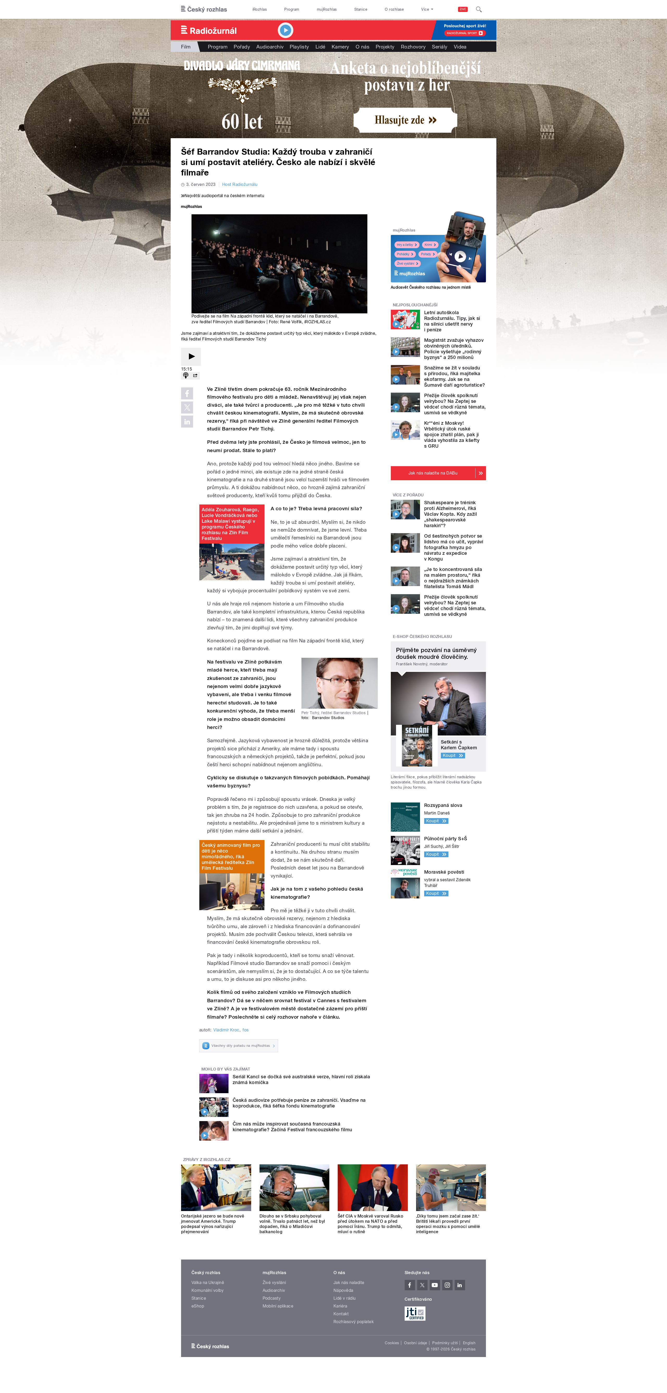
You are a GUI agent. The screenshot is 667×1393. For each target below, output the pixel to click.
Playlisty (299, 47)
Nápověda (343, 1290)
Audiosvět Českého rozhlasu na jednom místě (431, 287)
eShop (198, 1306)
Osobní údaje (415, 1343)
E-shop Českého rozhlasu (422, 636)
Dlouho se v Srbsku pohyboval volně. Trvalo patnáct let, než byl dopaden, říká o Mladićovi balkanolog (292, 1224)
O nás (362, 47)
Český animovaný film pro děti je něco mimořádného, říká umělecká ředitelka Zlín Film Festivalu (231, 856)
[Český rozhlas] (204, 9)
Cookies (392, 1343)
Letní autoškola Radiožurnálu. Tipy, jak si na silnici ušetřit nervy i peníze (452, 321)
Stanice (360, 9)
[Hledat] (479, 9)
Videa (460, 47)
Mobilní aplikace (278, 1306)
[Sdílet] (195, 376)
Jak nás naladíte (349, 1282)
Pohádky (403, 254)
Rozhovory (413, 47)
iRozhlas (259, 9)
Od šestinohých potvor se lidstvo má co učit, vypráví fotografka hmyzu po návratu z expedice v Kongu (453, 547)
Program (291, 9)
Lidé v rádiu (345, 1298)
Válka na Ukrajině (208, 1282)
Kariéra (340, 1306)
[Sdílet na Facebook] (187, 393)
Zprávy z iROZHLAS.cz (207, 1159)
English (469, 1343)
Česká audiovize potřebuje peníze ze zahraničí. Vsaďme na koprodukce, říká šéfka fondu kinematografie (299, 1103)
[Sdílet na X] (187, 407)
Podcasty (272, 1298)
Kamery (340, 47)
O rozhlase (394, 9)
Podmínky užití (445, 1343)
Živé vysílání (405, 263)
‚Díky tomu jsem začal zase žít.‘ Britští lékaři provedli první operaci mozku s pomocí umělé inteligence (448, 1224)
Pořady (242, 47)
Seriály (439, 47)
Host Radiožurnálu (240, 184)
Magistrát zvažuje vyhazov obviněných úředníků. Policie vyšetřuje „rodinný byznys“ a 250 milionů (454, 348)
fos (246, 1029)
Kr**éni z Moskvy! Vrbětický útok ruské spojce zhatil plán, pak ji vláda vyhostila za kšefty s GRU (451, 434)
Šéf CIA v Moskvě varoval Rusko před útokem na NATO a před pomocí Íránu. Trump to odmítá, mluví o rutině (370, 1224)
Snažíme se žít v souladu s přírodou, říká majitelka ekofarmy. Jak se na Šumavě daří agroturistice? (454, 376)
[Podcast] (185, 376)
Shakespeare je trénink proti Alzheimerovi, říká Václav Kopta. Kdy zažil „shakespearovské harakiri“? (450, 514)
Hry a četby (405, 245)
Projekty (385, 47)
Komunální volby (208, 1290)
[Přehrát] (191, 357)
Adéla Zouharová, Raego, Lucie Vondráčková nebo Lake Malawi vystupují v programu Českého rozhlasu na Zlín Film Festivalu (230, 524)
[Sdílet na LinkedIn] (187, 422)
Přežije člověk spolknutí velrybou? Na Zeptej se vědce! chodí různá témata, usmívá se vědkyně (455, 404)
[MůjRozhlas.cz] (191, 207)
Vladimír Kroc (226, 1029)
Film (186, 47)
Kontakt (341, 1313)
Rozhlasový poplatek (354, 1321)
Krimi (428, 245)
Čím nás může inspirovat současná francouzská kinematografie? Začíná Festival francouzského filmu (292, 1126)
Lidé (320, 47)
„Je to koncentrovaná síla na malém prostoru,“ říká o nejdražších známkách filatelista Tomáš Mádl (453, 578)
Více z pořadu (408, 495)
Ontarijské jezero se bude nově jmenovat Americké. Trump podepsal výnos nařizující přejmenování (212, 1224)
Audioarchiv (269, 47)
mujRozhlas (327, 9)
